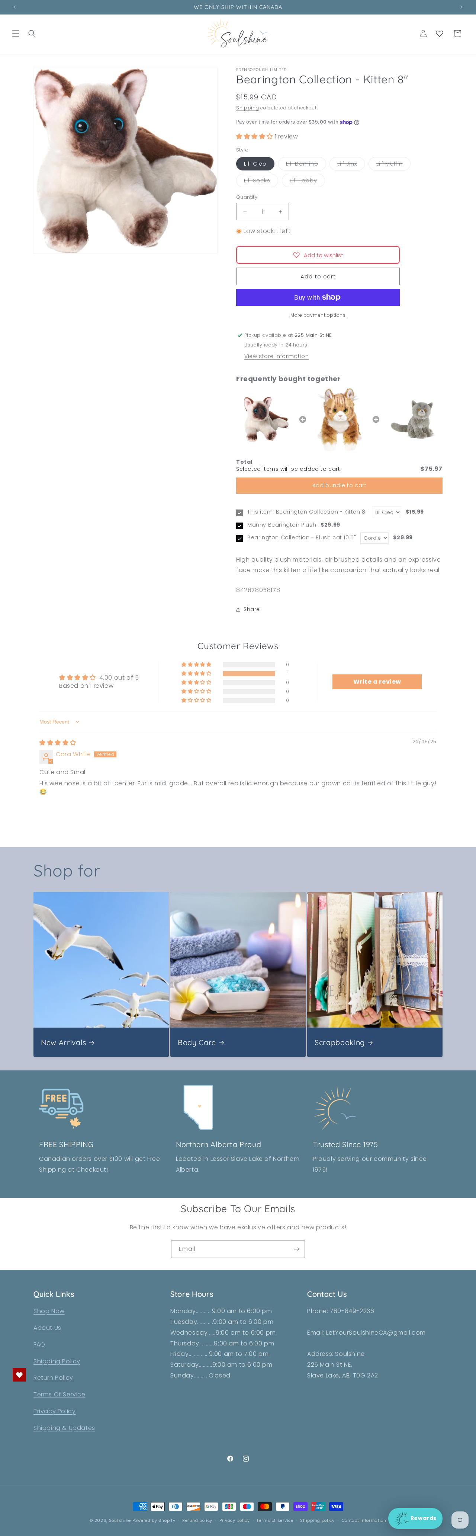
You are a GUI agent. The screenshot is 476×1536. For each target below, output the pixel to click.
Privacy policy (234, 1520)
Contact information (364, 1520)
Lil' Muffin (393, 165)
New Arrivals (63, 1042)
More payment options (317, 315)
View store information (276, 356)
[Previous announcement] (14, 7)
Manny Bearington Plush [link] (281, 525)
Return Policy (53, 1377)
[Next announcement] (461, 7)
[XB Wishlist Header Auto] (439, 33)
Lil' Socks (261, 181)
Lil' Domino (306, 165)
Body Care (197, 1042)
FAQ (39, 1344)
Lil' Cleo (255, 163)
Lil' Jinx (351, 165)
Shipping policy (317, 1520)
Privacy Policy (54, 1411)
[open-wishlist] (19, 1375)
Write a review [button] (377, 681)
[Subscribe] (296, 1249)
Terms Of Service (59, 1394)
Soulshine (120, 1520)
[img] (57, 742)
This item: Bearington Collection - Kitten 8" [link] (307, 511)
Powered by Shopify (154, 1520)
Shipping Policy (56, 1361)
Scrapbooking (340, 1042)
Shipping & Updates (64, 1428)
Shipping (247, 108)
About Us (47, 1327)
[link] (266, 419)
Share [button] (252, 609)
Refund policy (197, 1520)
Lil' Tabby (307, 181)
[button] (15, 33)
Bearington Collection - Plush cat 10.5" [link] (301, 537)
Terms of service (275, 1520)
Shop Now (49, 1311)
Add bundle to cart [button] (339, 485)
